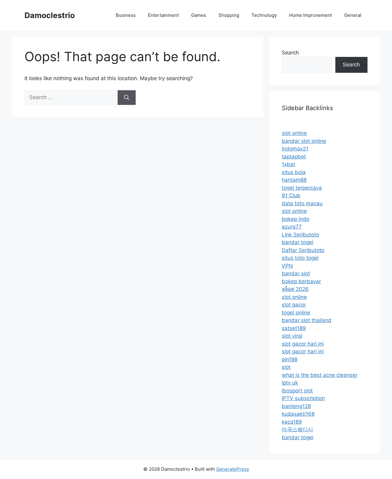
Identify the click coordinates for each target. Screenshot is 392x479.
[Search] (127, 97)
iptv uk (290, 383)
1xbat (288, 164)
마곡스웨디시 (297, 429)
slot (286, 367)
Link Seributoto (300, 235)
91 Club (291, 195)
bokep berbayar (301, 281)
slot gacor (294, 305)
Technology (264, 15)
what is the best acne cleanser (319, 375)
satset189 (294, 328)
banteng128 (296, 406)
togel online (296, 313)
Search (290, 53)
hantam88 (294, 180)
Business (126, 15)
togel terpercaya (302, 188)
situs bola (294, 172)
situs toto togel (300, 258)
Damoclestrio (49, 15)
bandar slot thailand (306, 320)
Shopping (228, 15)
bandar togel (297, 242)
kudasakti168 (298, 414)
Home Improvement (310, 15)
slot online (294, 133)
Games (198, 15)
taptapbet (294, 157)
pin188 (289, 359)
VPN (287, 266)
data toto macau (302, 203)
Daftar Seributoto (303, 250)
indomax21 (295, 149)
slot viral (292, 336)
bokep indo (295, 219)
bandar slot (296, 273)
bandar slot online (304, 141)
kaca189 (292, 422)
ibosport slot (297, 391)
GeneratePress (232, 469)
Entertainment (163, 15)
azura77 (292, 227)
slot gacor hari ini (303, 344)
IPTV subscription (303, 398)
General (352, 15)
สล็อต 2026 (295, 289)
